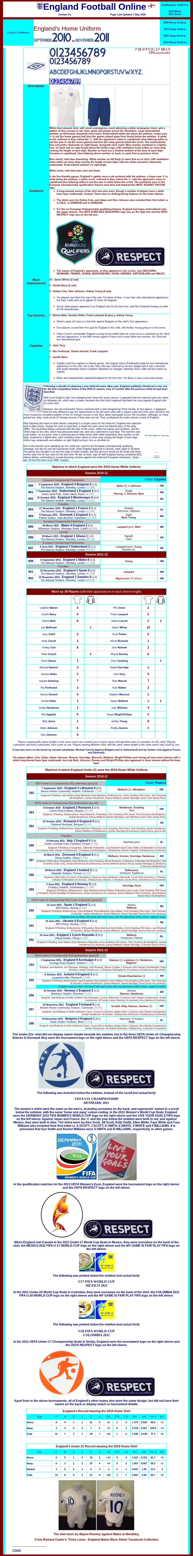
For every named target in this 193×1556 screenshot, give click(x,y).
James (119, 627)
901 (30, 571)
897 (30, 548)
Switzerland (67, 490)
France (83, 508)
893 (30, 509)
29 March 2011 (50, 536)
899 (30, 561)
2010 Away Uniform (175, 29)
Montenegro (81, 497)
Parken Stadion (47, 517)
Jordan (48, 707)
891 (30, 492)
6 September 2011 (50, 560)
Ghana (80, 536)
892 (30, 498)
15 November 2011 (49, 577)
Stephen (119, 694)
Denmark (66, 514)
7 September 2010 (46, 491)
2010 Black (175, 11)
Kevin (48, 660)
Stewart (48, 681)
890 (30, 485)
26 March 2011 (50, 525)
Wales (65, 525)
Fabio (155, 479)
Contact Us (64, 14)
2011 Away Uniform (175, 35)
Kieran (48, 701)
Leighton (49, 607)
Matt (48, 721)
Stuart (155, 783)
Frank (119, 614)
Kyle (119, 687)
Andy (49, 641)
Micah (119, 641)
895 (30, 526)
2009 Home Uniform (174, 22)
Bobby (119, 728)
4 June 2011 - (47, 546)
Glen (49, 734)
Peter (48, 654)
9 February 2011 (48, 514)
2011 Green (174, 14)
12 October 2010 (46, 497)
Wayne (119, 654)
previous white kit (145, 389)
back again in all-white (127, 448)
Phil (48, 714)
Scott (119, 634)
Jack (119, 647)
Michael (49, 667)
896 (30, 537)
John (119, 674)
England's (18, 32)
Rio (49, 687)
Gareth (49, 614)
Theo (119, 681)
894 (30, 516)
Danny (119, 701)
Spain (83, 570)
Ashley (49, 647)
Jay (49, 627)
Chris (119, 660)
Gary (48, 634)
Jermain (49, 674)
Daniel (119, 667)
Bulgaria (83, 484)
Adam (48, 728)
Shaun (119, 714)
